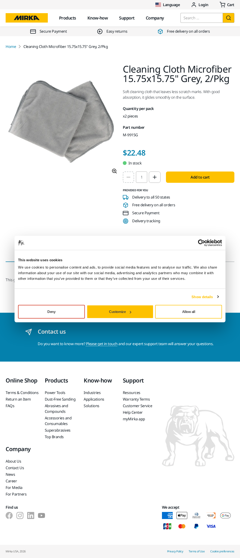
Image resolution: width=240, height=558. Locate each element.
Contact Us (15, 467)
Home (11, 46)
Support (126, 18)
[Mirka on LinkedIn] (30, 515)
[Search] (228, 18)
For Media (14, 487)
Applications (94, 399)
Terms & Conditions (22, 392)
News (10, 474)
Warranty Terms (136, 399)
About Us (13, 461)
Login (203, 4)
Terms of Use (197, 551)
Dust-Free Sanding (60, 399)
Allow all (188, 312)
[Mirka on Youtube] (41, 515)
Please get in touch (102, 343)
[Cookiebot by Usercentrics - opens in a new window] (201, 242)
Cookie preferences (222, 551)
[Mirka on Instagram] (19, 515)
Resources (131, 392)
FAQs (10, 405)
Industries (92, 392)
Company (155, 18)
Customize (117, 312)
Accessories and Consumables (58, 420)
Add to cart (200, 177)
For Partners (16, 494)
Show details (202, 297)
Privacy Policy (175, 551)
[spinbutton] (141, 177)
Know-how (97, 18)
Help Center (133, 412)
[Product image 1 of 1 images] (61, 121)
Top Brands (54, 436)
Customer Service (137, 405)
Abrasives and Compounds (56, 408)
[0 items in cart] (227, 5)
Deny (51, 312)
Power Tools (55, 392)
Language (171, 4)
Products (67, 18)
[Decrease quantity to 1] (128, 177)
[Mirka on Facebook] (9, 515)
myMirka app (134, 418)
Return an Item (18, 399)
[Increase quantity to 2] (154, 177)
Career (11, 481)
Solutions (91, 405)
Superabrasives (58, 430)
